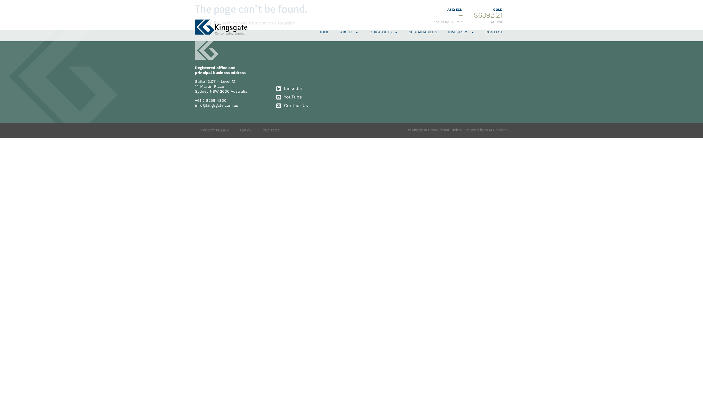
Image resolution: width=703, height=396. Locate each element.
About (346, 32)
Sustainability (423, 32)
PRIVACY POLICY (214, 130)
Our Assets (381, 32)
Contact (494, 32)
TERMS (245, 130)
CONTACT (271, 130)
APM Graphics (496, 130)
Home (324, 32)
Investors (458, 32)
